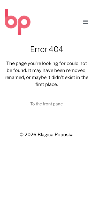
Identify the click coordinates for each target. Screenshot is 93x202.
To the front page (46, 103)
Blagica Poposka (55, 134)
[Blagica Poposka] (36, 22)
